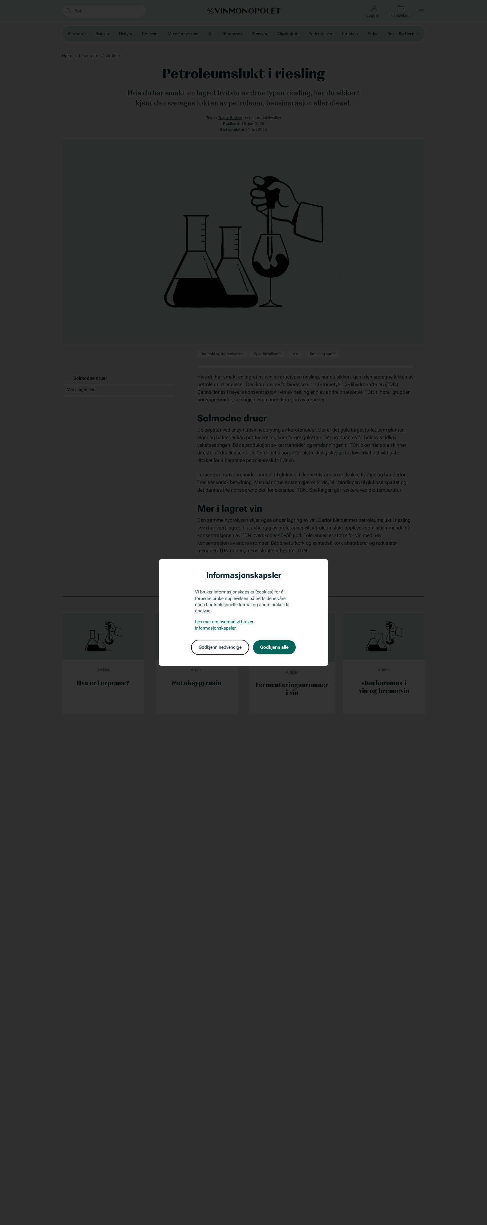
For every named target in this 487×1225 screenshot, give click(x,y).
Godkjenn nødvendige (220, 647)
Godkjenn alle (274, 647)
